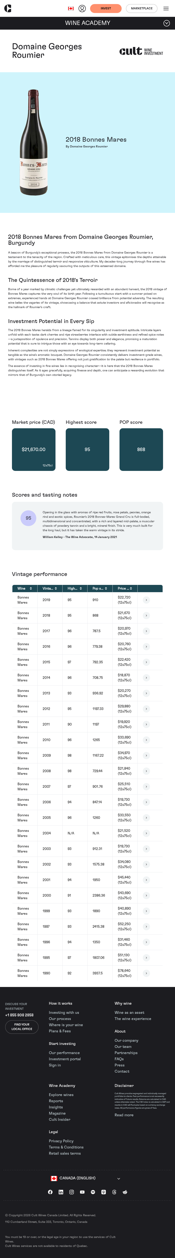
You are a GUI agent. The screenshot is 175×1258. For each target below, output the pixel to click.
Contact (122, 1071)
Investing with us (64, 1013)
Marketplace (142, 8)
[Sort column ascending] (30, 588)
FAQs (119, 1059)
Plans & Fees (60, 1031)
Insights (56, 1107)
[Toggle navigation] (166, 8)
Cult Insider (59, 1120)
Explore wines (61, 1095)
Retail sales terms (65, 1154)
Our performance (64, 1053)
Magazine (57, 1113)
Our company (126, 1041)
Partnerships (126, 1053)
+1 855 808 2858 (19, 1015)
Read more (124, 1115)
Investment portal (65, 1059)
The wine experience (133, 1019)
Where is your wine (66, 1025)
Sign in (55, 1065)
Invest (106, 8)
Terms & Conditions (66, 1147)
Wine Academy (62, 1086)
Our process (60, 1019)
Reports (56, 1101)
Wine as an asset (129, 1013)
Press (120, 1065)
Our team (123, 1047)
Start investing (62, 1044)
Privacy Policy (61, 1141)
